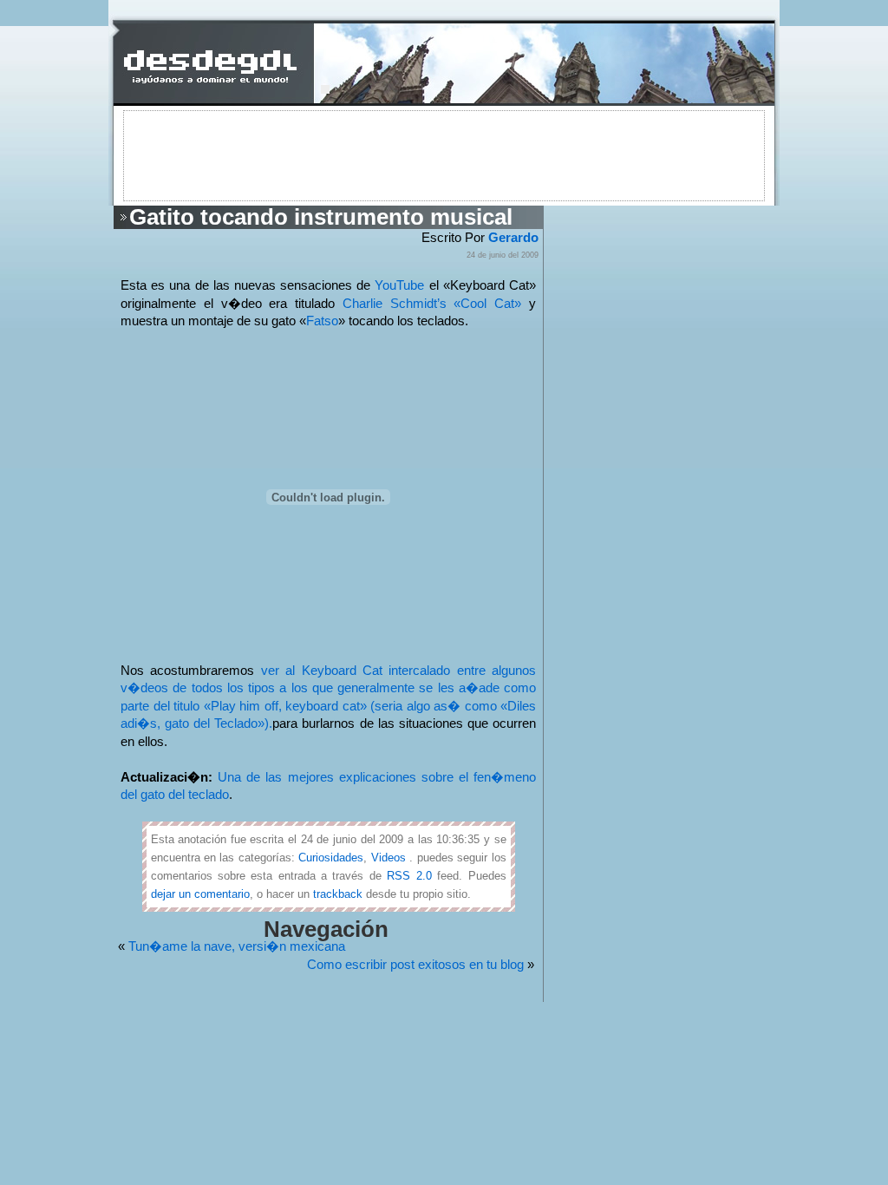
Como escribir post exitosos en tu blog (415, 965)
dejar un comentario (200, 893)
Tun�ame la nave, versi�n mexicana (236, 946)
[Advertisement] (444, 154)
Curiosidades (330, 857)
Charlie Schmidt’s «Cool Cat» (436, 304)
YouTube (399, 285)
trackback (337, 893)
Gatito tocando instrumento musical (321, 217)
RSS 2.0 (409, 875)
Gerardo (513, 238)
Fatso (322, 321)
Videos (388, 857)
